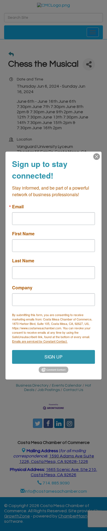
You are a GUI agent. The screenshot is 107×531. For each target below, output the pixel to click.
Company (22, 287)
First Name (23, 233)
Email (18, 206)
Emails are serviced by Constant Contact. (39, 341)
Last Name (23, 260)
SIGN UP (53, 357)
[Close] (96, 156)
